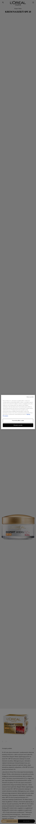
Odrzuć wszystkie (30, 396)
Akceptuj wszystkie (18, 425)
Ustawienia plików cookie (18, 420)
